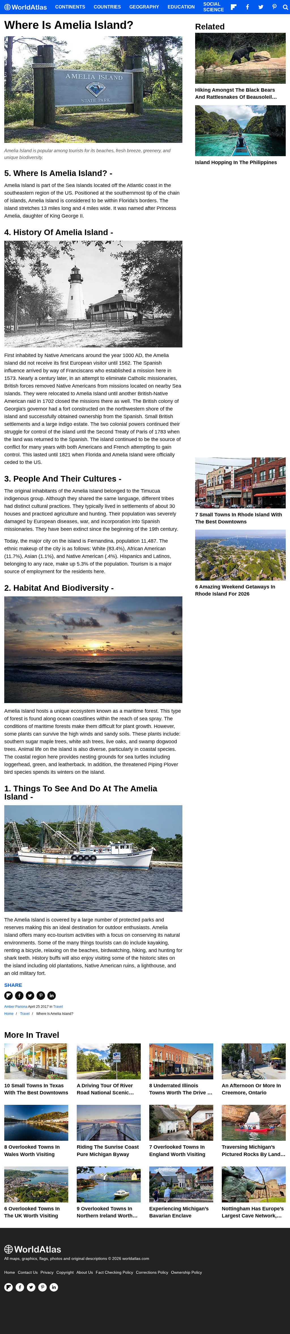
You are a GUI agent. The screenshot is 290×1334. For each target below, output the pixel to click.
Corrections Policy (152, 1272)
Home (9, 1272)
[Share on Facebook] (19, 995)
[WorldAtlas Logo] (27, 7)
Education (181, 7)
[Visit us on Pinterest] (42, 1287)
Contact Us (28, 1272)
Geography (144, 7)
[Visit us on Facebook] (20, 1287)
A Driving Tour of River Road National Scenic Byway (105, 1093)
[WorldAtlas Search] (285, 7)
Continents (70, 7)
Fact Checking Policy (114, 1272)
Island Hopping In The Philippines (236, 162)
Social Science (213, 7)
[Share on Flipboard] (8, 995)
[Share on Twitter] (30, 995)
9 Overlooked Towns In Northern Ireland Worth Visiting (105, 1216)
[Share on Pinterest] (41, 995)
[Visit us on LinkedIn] (54, 1287)
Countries (107, 7)
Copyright (65, 1272)
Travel (58, 1007)
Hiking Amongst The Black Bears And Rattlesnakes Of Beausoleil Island (235, 97)
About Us (84, 1272)
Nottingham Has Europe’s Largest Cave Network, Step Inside (253, 1216)
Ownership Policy (186, 1272)
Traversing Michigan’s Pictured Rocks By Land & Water (253, 1154)
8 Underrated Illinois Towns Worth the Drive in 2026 (180, 1093)
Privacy (47, 1272)
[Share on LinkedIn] (51, 995)
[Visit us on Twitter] (31, 1287)
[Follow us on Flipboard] (8, 1287)
